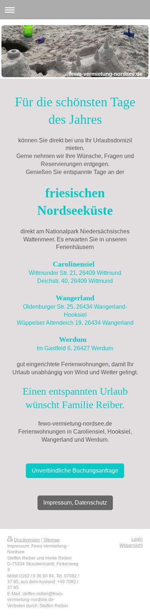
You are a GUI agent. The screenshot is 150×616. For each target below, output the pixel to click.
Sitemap (51, 539)
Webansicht (131, 545)
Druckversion (27, 539)
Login (137, 539)
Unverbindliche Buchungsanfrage (75, 470)
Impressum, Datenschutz (75, 502)
